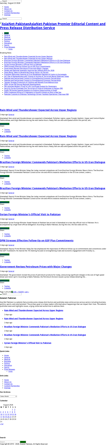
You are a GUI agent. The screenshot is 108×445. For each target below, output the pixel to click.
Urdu (10, 49)
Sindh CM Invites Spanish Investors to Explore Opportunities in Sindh (30, 90)
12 (6, 414)
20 (21, 292)
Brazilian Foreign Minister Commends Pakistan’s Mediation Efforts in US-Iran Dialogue (37, 60)
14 (10, 414)
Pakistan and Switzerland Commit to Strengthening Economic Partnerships (32, 78)
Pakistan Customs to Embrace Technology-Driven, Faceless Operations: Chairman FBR (36, 94)
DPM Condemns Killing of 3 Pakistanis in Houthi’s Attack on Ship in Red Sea (32, 92)
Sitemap (7, 15)
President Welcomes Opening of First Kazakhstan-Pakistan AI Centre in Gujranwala (35, 74)
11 (4, 414)
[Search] (1, 1)
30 (23, 292)
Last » (27, 292)
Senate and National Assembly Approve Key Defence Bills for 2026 (29, 70)
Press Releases (9, 47)
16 (15, 414)
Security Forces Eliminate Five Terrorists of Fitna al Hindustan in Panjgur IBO (33, 88)
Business (7, 39)
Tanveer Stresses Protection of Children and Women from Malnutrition (31, 82)
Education (8, 43)
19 (6, 417)
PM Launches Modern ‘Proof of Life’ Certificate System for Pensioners (30, 86)
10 (19, 292)
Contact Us (8, 11)
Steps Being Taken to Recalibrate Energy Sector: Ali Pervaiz (26, 72)
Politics (7, 41)
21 (10, 417)
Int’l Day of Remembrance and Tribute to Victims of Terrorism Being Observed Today (36, 76)
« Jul (1, 424)
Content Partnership (12, 13)
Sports (6, 45)
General (7, 35)
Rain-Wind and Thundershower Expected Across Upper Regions (28, 56)
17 (1, 417)
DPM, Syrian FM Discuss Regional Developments (22, 84)
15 (13, 414)
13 (8, 414)
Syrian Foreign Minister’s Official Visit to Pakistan (23, 64)
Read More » (4, 124)
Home (6, 7)
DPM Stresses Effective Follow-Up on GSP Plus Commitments (27, 66)
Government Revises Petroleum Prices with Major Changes (26, 68)
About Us (7, 9)
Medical (7, 37)
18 (4, 417)
